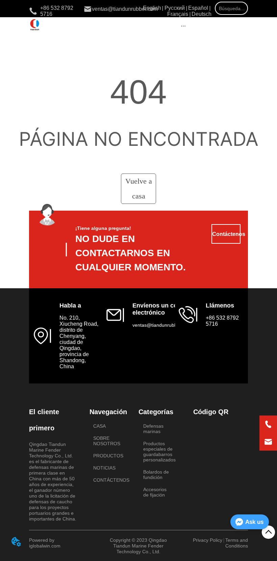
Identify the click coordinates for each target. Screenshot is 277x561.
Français (177, 14)
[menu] (183, 25)
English (152, 8)
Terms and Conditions (236, 543)
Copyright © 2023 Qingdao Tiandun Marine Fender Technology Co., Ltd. (138, 545)
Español (198, 8)
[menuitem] (183, 25)
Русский (175, 8)
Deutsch (201, 14)
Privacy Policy (207, 540)
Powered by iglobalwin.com (44, 543)
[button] (183, 25)
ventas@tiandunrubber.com (162, 325)
